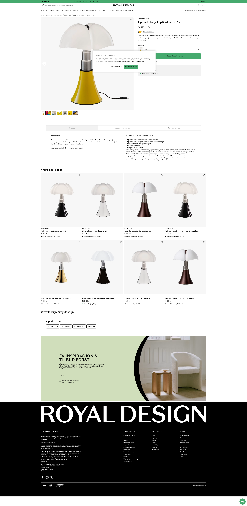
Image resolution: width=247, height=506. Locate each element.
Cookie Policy (127, 454)
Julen (181, 456)
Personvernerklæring (129, 447)
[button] (203, 1)
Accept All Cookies (131, 66)
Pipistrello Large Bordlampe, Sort (53, 231)
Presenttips (183, 440)
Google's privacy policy (137, 61)
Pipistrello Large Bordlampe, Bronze (137, 231)
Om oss (126, 440)
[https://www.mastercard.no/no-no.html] (50, 485)
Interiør (153, 442)
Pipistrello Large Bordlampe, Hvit (94, 231)
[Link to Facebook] (42, 477)
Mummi (182, 445)
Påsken (182, 438)
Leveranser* (127, 449)
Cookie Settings (116, 66)
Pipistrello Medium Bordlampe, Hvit (137, 298)
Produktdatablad (148, 32)
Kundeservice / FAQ (129, 435)
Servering (154, 440)
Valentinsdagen (184, 435)
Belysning (154, 438)
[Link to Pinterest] (51, 477)
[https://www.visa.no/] (44, 485)
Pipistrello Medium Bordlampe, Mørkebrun (98, 298)
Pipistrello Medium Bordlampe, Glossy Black (181, 231)
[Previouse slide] (44, 64)
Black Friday (183, 452)
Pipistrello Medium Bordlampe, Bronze (179, 298)
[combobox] (203, 1)
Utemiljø (154, 452)
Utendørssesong (184, 442)
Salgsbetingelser (128, 445)
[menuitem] (44, 10)
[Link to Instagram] (47, 477)
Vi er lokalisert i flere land (48, 442)
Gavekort (126, 438)
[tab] (72, 127)
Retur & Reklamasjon (129, 452)
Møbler (153, 435)
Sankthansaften (184, 447)
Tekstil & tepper (156, 445)
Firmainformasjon (129, 442)
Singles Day (183, 449)
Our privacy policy (124, 61)
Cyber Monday (184, 454)
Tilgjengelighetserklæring (131, 458)
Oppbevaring (155, 449)
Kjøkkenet (154, 447)
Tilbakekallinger (128, 461)
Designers (126, 456)
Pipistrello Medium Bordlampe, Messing (56, 298)
